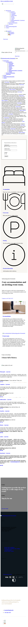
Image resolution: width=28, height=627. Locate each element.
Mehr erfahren (12, 89)
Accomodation (6, 189)
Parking (5, 240)
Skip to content (4, 1)
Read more (21, 84)
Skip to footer (10, 1)
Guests (5, 152)
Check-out (7, 148)
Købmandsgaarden (7, 574)
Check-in (6, 145)
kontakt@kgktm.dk (15, 461)
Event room (5, 212)
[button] (8, 31)
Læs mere (7, 82)
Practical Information (8, 268)
